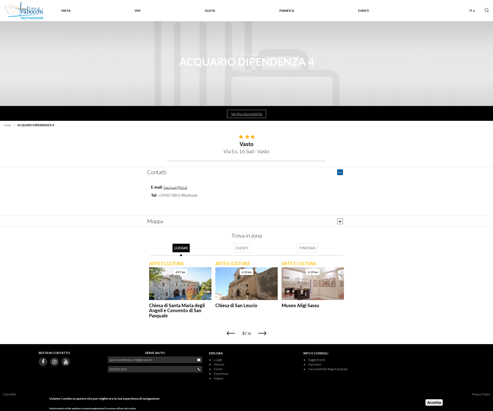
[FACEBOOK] (43, 361)
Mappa (218, 378)
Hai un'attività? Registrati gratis (328, 369)
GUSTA (210, 10)
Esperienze (221, 373)
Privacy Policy (481, 394)
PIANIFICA (286, 10)
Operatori (314, 364)
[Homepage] (24, 10)
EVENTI (363, 10)
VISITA (65, 10)
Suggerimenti (316, 359)
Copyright (9, 394)
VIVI (137, 10)
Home (7, 125)
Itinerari (219, 364)
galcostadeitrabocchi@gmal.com (131, 359)
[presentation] (181, 250)
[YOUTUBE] (65, 361)
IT (471, 10)
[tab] (181, 250)
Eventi (218, 369)
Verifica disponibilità (246, 114)
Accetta (434, 402)
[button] (230, 333)
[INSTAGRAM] (54, 361)
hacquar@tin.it (175, 187)
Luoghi (218, 359)
